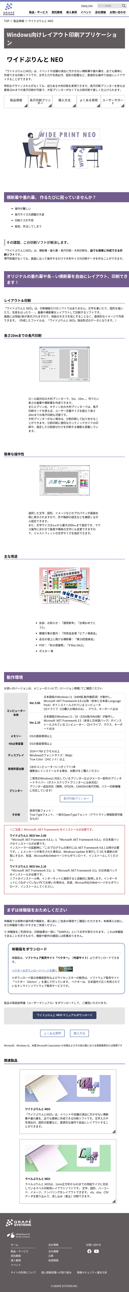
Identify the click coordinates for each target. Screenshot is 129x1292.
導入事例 (16, 1260)
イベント (16, 1265)
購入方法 (64, 100)
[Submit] (124, 6)
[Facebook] (89, 1251)
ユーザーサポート (112, 101)
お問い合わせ (93, 1244)
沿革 (50, 1255)
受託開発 (16, 1255)
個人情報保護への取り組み (56, 1272)
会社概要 (53, 1251)
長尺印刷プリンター (40, 101)
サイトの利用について (23, 1272)
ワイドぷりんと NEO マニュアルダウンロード (64, 1015)
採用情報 (53, 1260)
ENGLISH (87, 6)
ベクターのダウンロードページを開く (35, 970)
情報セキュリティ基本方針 (92, 1272)
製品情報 (18, 21)
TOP (6, 21)
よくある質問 (89, 100)
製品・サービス (19, 1251)
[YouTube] (96, 1252)
